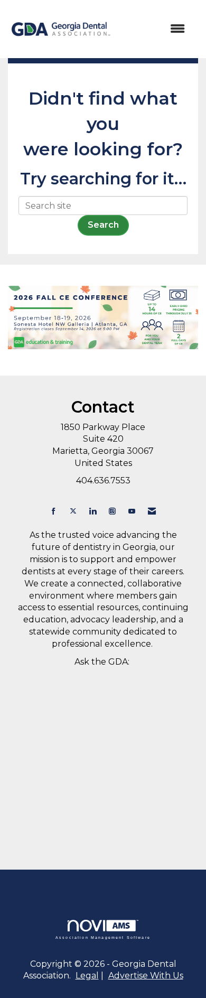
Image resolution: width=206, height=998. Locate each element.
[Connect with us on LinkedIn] (92, 511)
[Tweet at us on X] (73, 511)
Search (103, 225)
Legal (87, 976)
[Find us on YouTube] (132, 511)
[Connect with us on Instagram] (112, 511)
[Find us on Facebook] (53, 511)
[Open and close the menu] (154, 29)
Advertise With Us (145, 976)
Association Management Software (103, 937)
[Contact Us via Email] (152, 511)
